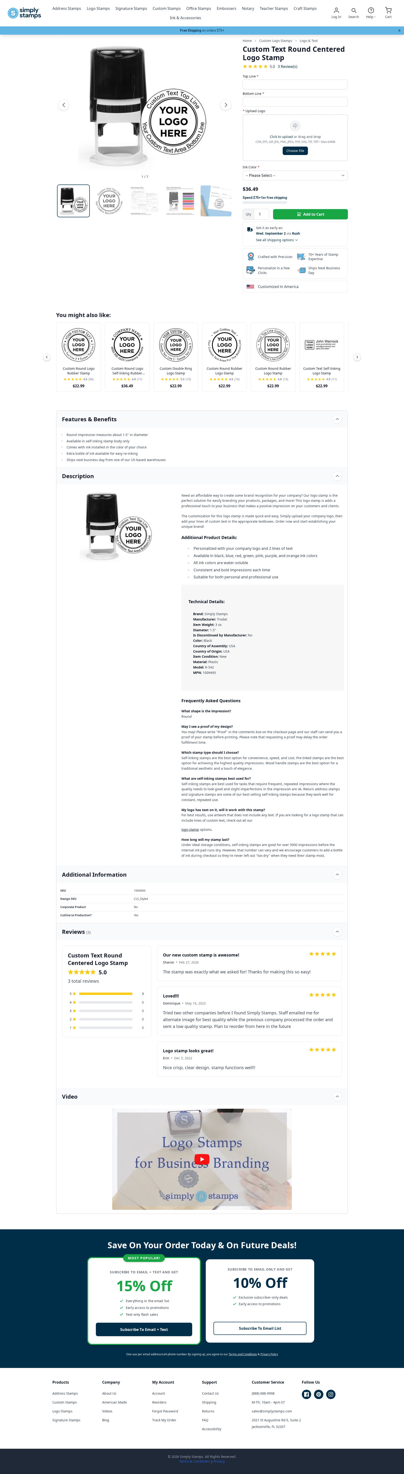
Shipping (209, 1402)
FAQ (205, 1420)
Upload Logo (254, 111)
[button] (63, 105)
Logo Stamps (98, 8)
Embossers (226, 8)
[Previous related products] (46, 357)
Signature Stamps (131, 8)
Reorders (159, 1402)
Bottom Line (253, 93)
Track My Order (164, 1420)
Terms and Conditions (243, 1354)
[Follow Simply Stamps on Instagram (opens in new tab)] (330, 1394)
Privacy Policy (269, 1354)
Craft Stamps (305, 8)
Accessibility (211, 1429)
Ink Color (251, 167)
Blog (105, 1420)
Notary (248, 8)
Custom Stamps (167, 8)
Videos (107, 1411)
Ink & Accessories (185, 17)
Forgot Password (165, 1411)
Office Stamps (198, 8)
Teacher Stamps (274, 8)
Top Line (251, 76)
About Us (109, 1393)
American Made (114, 1402)
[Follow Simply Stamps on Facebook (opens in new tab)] (306, 1394)
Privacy (219, 1461)
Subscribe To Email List (260, 1328)
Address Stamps (66, 8)
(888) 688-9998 (263, 1393)
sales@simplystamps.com (272, 1411)
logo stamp (190, 829)
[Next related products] (357, 357)
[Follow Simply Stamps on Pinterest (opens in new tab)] (318, 1394)
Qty (248, 214)
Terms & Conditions (194, 1461)
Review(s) (287, 66)
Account (158, 1393)
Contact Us (210, 1393)
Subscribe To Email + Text (144, 1329)
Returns (208, 1411)
